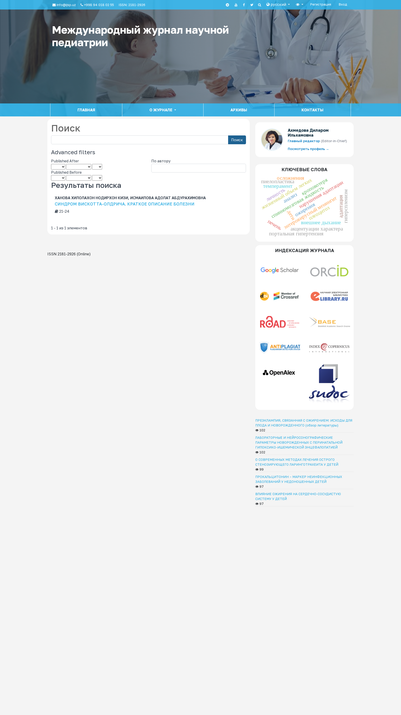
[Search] (259, 4)
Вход (343, 4)
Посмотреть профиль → (308, 149)
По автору (161, 161)
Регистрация (320, 4)
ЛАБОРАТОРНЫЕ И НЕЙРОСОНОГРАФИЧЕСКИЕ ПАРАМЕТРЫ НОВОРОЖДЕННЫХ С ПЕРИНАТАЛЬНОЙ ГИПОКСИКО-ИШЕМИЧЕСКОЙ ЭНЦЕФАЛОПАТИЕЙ (299, 442)
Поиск (237, 140)
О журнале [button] (161, 110)
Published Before (66, 172)
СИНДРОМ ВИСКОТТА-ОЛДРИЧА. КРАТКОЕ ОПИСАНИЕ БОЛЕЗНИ (124, 203)
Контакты (312, 110)
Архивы (238, 110)
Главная (86, 110)
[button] (278, 4)
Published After (65, 161)
